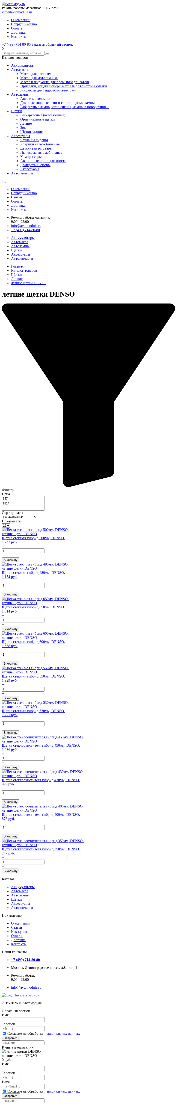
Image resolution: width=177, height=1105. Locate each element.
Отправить (11, 1038)
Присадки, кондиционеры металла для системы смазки (63, 86)
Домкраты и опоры (35, 165)
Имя (5, 1015)
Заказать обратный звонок (52, 44)
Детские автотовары (36, 148)
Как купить (20, 932)
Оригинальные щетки (37, 119)
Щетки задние (31, 132)
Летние (26, 123)
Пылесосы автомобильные (41, 152)
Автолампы (20, 94)
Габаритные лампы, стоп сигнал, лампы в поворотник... (64, 107)
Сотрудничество (24, 24)
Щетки (16, 111)
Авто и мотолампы (35, 98)
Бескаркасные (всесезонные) (42, 115)
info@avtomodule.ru (17, 12)
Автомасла (19, 69)
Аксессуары (20, 136)
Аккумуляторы (23, 65)
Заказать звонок (26, 995)
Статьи (16, 197)
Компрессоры (31, 157)
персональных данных (62, 1033)
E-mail (7, 1082)
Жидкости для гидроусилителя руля (48, 90)
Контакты (19, 36)
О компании (20, 20)
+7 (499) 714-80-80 (16, 44)
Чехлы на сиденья (34, 140)
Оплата (17, 28)
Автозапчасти (22, 173)
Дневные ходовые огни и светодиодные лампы (57, 103)
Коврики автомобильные (40, 144)
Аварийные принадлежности (43, 161)
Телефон (8, 1024)
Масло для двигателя (36, 74)
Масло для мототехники (39, 78)
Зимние (26, 128)
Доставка (18, 32)
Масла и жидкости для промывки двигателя (54, 82)
